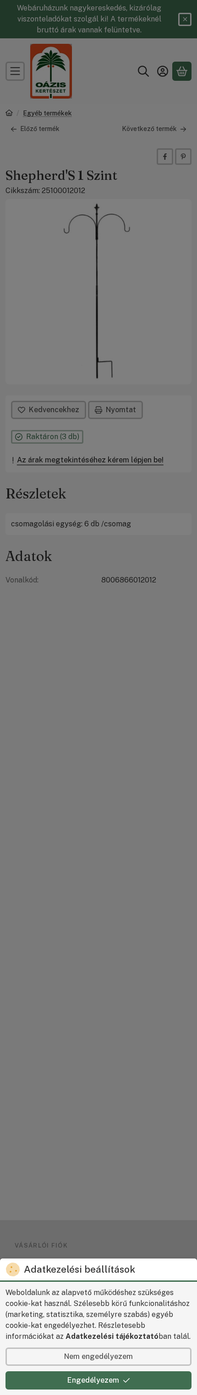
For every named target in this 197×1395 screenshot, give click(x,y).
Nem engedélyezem (98, 1356)
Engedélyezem (93, 1380)
